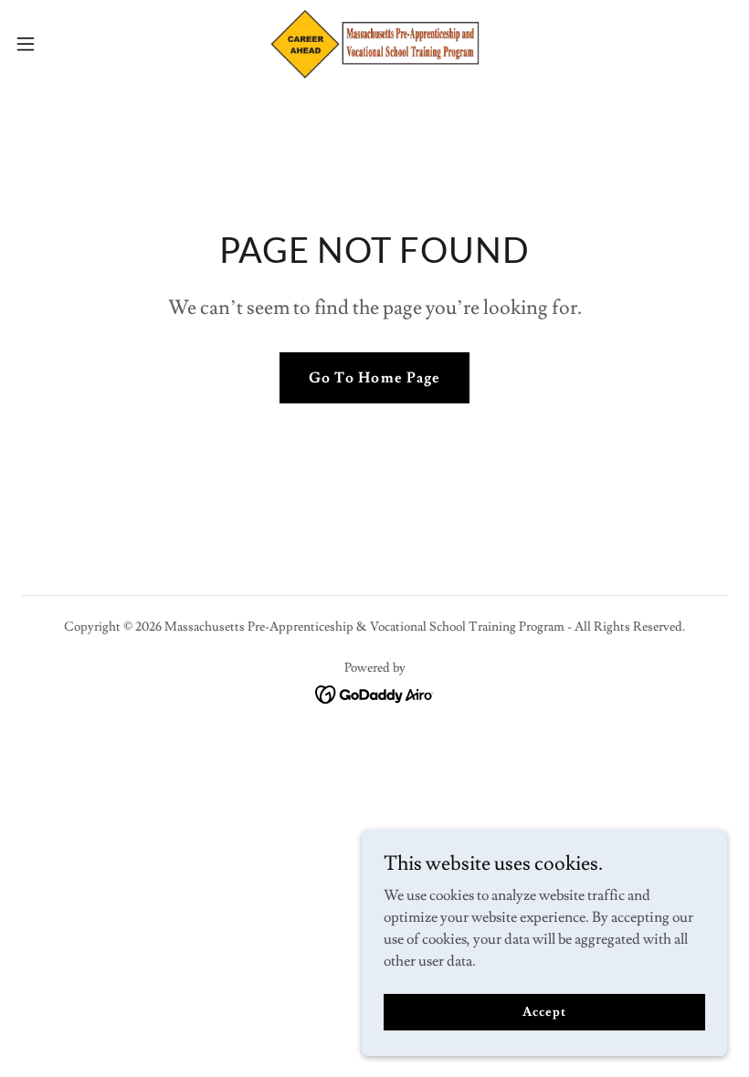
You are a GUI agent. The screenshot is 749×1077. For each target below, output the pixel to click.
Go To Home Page (374, 378)
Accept (543, 1011)
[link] (374, 43)
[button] (62, 44)
